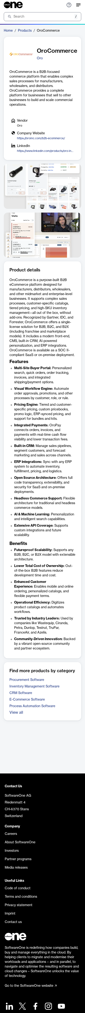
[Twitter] (22, 1007)
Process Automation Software (32, 706)
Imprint (10, 913)
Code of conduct (17, 888)
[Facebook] (35, 1007)
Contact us (13, 922)
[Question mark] (69, 5)
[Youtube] (61, 1007)
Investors (12, 850)
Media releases (16, 867)
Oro (40, 58)
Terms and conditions (21, 896)
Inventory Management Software (34, 686)
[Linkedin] (9, 1007)
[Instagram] (48, 1007)
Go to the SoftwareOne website (29, 985)
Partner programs (18, 859)
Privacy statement (18, 905)
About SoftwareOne (20, 842)
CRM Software (20, 693)
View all (16, 712)
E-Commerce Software (27, 699)
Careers (11, 834)
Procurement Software (26, 680)
